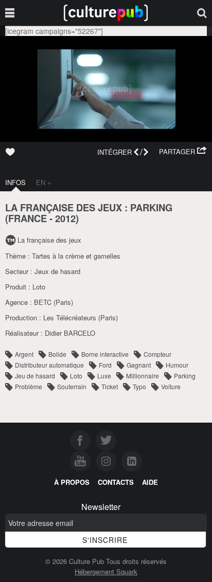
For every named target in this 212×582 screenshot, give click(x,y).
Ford (105, 364)
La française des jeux (49, 240)
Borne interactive (105, 354)
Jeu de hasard (35, 375)
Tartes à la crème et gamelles (76, 256)
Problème (28, 386)
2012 (65, 218)
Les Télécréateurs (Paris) (80, 317)
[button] (183, 152)
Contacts (116, 482)
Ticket (109, 386)
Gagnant (139, 364)
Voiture (171, 386)
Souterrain (71, 386)
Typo (139, 386)
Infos (15, 182)
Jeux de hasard (57, 271)
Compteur (157, 354)
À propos (72, 482)
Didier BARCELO (70, 333)
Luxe (104, 375)
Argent (24, 354)
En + (43, 182)
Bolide (57, 354)
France (27, 218)
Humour (177, 364)
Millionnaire (142, 375)
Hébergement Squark (106, 571)
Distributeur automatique (49, 364)
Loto (38, 287)
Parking (185, 375)
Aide (150, 482)
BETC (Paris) (53, 302)
